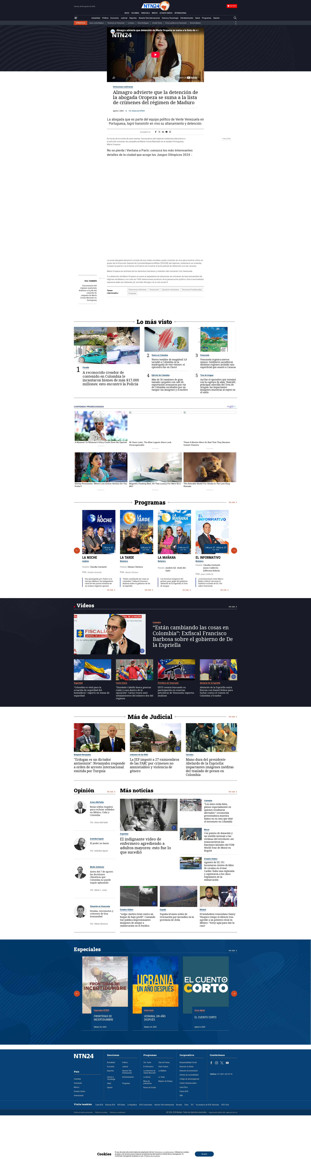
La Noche (89, 557)
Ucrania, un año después (155, 1017)
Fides (186, 1105)
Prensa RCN (184, 1091)
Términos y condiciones (117, 1112)
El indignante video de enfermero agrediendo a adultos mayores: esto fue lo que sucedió (145, 845)
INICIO (127, 13)
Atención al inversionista (189, 1071)
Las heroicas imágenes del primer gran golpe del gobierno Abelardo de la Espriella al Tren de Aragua (174, 582)
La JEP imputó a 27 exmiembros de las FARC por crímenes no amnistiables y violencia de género (154, 765)
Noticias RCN (110, 1105)
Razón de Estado (149, 1087)
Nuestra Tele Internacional (149, 18)
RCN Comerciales (145, 1105)
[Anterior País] (235, 22)
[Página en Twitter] (221, 1063)
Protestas (132, 293)
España (163, 909)
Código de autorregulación (189, 1079)
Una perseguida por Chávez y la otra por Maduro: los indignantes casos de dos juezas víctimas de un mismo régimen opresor (99, 582)
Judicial (124, 18)
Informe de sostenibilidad (189, 1075)
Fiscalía (86, 367)
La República (132, 1105)
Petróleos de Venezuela (168, 683)
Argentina (124, 834)
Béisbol (203, 909)
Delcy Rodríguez (143, 23)
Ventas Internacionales (188, 1083)
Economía (114, 18)
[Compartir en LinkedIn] (163, 132)
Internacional (78, 1095)
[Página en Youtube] (227, 1063)
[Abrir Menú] (76, 18)
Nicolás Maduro (195, 23)
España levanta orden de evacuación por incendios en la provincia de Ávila (177, 917)
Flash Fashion (163, 1067)
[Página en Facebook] (211, 1063)
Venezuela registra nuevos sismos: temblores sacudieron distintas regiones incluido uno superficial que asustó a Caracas (218, 363)
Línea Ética (184, 1087)
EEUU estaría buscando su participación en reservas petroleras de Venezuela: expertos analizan (176, 691)
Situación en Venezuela (100, 906)
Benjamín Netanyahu (82, 754)
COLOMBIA (135, 13)
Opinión (216, 18)
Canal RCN (99, 1105)
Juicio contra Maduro (96, 23)
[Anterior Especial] (77, 994)
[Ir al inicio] (87, 1060)
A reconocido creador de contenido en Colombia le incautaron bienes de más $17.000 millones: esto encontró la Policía (111, 378)
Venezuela (204, 355)
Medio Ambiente (97, 867)
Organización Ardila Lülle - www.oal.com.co (223, 1112)
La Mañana (167, 557)
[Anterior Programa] (77, 551)
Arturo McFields (97, 802)
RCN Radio (121, 1105)
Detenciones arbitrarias (123, 87)
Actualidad (95, 18)
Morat (206, 829)
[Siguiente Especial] (234, 994)
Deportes (133, 18)
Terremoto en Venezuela (115, 23)
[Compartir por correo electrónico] (166, 132)
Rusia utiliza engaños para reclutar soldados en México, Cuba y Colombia (102, 811)
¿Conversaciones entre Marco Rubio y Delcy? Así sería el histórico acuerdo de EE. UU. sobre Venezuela (210, 582)
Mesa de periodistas (147, 1082)
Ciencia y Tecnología (170, 18)
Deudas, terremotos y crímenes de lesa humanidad (101, 913)
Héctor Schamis (101, 923)
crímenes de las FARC (139, 754)
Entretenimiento (187, 18)
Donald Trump (157, 23)
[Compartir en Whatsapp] (170, 132)
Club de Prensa (164, 1062)
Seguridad (78, 683)
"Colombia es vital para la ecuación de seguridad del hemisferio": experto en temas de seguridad (91, 691)
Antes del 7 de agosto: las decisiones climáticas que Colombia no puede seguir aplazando (101, 877)
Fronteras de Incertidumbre (103, 1017)
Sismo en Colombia (160, 355)
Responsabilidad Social (188, 1062)
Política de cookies (101, 1112)
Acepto (204, 1154)
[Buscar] (235, 18)
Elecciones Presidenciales (192, 290)
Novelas (179, 1105)
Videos (85, 605)
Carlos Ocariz (121, 683)
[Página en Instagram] (216, 1063)
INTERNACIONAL (180, 13)
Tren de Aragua (206, 375)
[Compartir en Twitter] (159, 132)
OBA (181, 1095)
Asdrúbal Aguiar (97, 839)
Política (105, 18)
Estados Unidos (210, 859)
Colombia (157, 622)
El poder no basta (99, 843)
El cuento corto (205, 1017)
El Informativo (208, 557)
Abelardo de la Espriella (210, 683)
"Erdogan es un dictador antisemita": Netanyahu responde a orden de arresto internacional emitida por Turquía (99, 765)
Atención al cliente (187, 1067)
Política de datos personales (83, 1112)
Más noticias (136, 790)
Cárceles (189, 754)
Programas (206, 18)
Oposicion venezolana (170, 290)
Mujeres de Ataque (165, 1081)
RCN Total (225, 1105)
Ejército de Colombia (160, 375)
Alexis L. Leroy (100, 890)
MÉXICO (155, 13)
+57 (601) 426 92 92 (225, 1074)
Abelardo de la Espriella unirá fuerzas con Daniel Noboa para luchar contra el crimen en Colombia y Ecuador (216, 691)
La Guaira (131, 23)
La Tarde (127, 557)
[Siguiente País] (235, 24)
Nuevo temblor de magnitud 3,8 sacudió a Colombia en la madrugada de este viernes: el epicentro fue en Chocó (169, 363)
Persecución (154, 290)
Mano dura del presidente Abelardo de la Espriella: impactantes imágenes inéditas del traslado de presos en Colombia (210, 767)
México (76, 1087)
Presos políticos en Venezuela (175, 23)
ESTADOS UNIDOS (166, 13)
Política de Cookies (152, 1156)
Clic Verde (147, 1062)
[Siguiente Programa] (234, 551)
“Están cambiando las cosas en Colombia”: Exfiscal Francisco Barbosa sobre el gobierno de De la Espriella (136, 582)
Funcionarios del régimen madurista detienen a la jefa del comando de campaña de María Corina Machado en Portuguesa (88, 292)
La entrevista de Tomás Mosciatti (149, 1072)
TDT (192, 1105)
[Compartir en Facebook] (156, 132)
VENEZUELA (145, 13)
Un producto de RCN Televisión (207, 1105)
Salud (197, 18)
